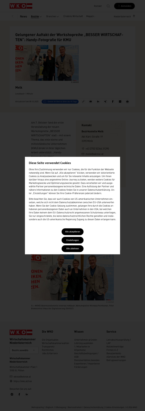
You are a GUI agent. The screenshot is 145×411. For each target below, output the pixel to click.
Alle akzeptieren (72, 232)
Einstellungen (72, 240)
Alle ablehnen (72, 249)
